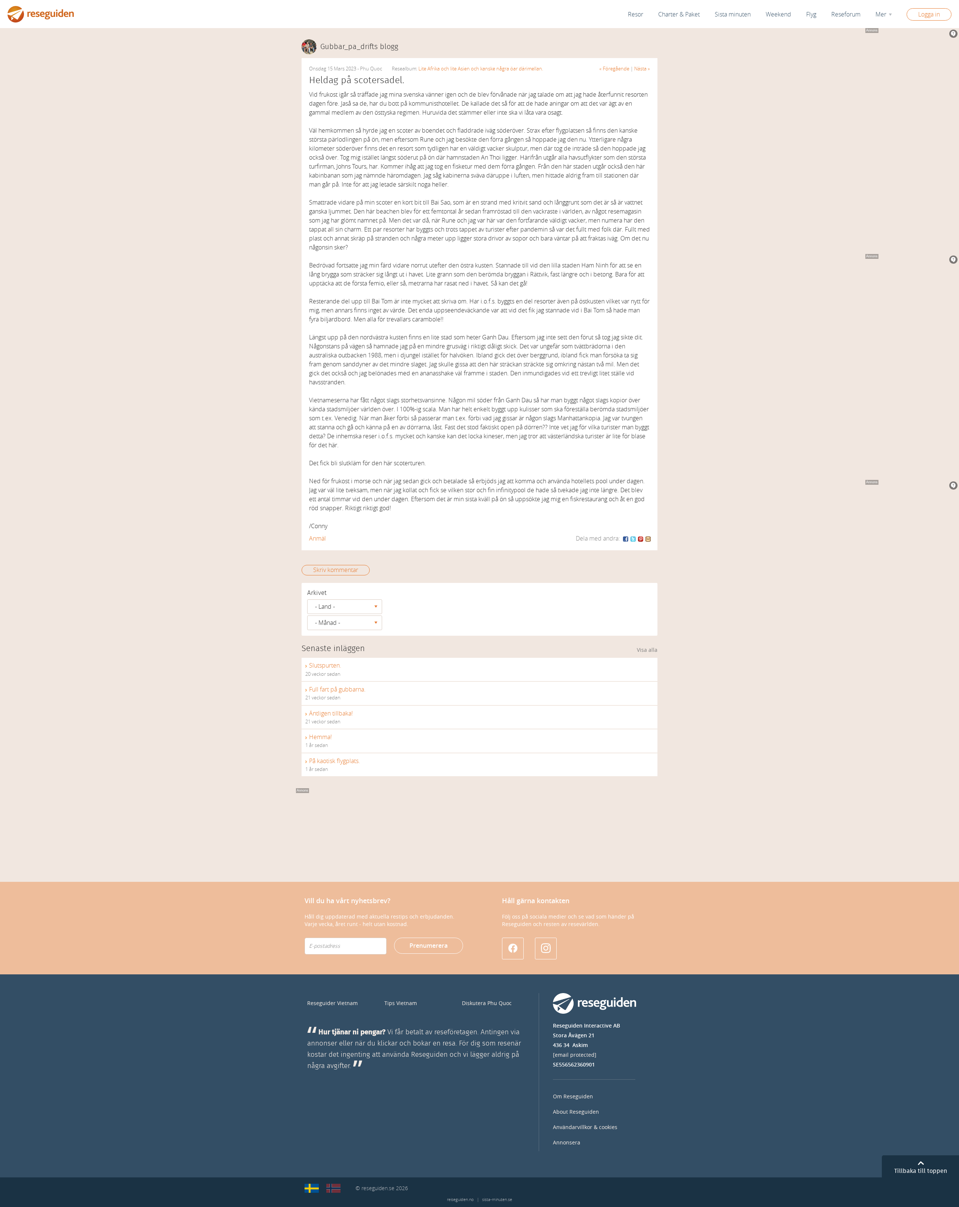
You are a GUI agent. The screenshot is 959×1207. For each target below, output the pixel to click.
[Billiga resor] (312, 1188)
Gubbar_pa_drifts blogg (359, 47)
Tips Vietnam (400, 1003)
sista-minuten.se (497, 1199)
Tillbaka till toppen (920, 1171)
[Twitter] (633, 538)
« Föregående (614, 69)
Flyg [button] (811, 14)
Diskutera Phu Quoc (487, 1003)
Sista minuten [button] (733, 14)
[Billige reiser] (333, 1188)
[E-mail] (648, 538)
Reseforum (845, 14)
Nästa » (642, 69)
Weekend (778, 14)
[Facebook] (626, 538)
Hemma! (320, 737)
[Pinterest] (641, 538)
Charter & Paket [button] (679, 14)
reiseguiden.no (460, 1199)
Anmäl (317, 538)
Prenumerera (428, 945)
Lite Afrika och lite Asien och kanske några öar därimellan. (480, 69)
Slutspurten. (325, 665)
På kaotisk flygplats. (334, 761)
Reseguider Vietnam (332, 1003)
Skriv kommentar (335, 570)
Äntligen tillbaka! (331, 713)
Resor (635, 14)
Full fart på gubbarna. (337, 689)
